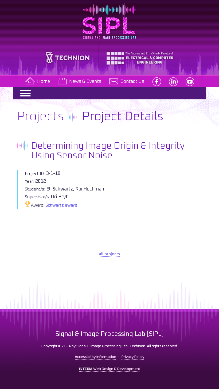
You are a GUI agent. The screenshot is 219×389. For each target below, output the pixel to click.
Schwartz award (61, 205)
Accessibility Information (95, 357)
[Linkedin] (173, 81)
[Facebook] (156, 81)
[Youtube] (190, 81)
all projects (109, 254)
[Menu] (23, 93)
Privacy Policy (133, 357)
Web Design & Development (109, 369)
